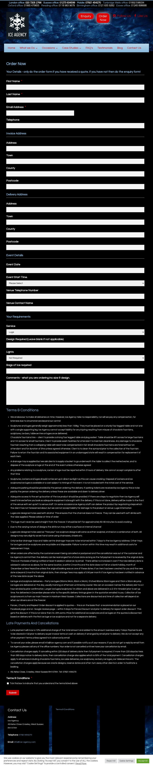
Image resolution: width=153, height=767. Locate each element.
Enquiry (86, 16)
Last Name (14, 94)
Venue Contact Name (19, 303)
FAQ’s (89, 47)
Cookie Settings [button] (126, 761)
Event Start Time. (16, 277)
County (10, 168)
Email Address (16, 107)
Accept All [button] (142, 761)
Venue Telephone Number (22, 290)
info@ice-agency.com (25, 742)
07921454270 (25, 735)
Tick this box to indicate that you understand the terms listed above (44, 683)
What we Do (27, 47)
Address (11, 142)
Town (9, 155)
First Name (14, 81)
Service (10, 326)
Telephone (12, 119)
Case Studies (70, 47)
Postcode (12, 180)
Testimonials (105, 47)
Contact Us (134, 47)
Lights (10, 351)
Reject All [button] (111, 761)
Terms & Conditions (19, 678)
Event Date (13, 264)
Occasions (48, 47)
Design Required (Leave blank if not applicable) (35, 339)
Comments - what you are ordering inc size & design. (38, 377)
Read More (80, 763)
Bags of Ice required (18, 365)
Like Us (142, 15)
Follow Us (124, 15)
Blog (120, 47)
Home (11, 47)
